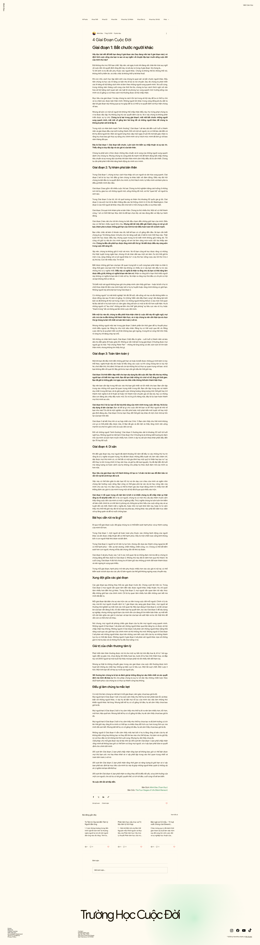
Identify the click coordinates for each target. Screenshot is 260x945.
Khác (165, 19)
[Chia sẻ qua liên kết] (108, 797)
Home (9, 928)
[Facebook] (238, 930)
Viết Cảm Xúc (12, 932)
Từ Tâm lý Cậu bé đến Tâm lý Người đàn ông (96, 823)
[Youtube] (244, 930)
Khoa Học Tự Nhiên (127, 19)
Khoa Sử (104, 19)
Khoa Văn (114, 19)
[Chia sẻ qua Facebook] (93, 797)
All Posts (85, 19)
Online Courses (13, 931)
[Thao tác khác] (166, 33)
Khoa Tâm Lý (141, 19)
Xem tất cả (174, 815)
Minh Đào (4, 7)
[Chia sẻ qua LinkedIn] (103, 797)
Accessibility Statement (15, 934)
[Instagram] (232, 930)
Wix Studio (248, 937)
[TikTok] (250, 930)
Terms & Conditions (14, 935)
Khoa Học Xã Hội (154, 19)
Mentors (10, 929)
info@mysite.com (83, 933)
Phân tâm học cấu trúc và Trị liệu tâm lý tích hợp (129, 823)
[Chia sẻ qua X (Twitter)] (98, 797)
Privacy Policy (12, 937)
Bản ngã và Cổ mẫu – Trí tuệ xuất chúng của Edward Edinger (162, 823)
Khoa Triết (95, 19)
